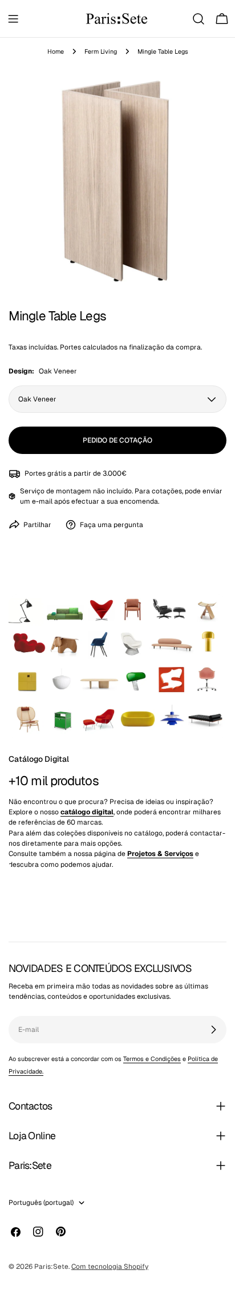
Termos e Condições (152, 1059)
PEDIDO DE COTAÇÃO (117, 440)
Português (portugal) (41, 1202)
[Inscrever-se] (213, 1030)
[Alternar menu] (13, 18)
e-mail (42, 501)
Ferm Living (100, 51)
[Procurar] (198, 18)
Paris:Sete (51, 1266)
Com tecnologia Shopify (109, 1266)
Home (55, 51)
